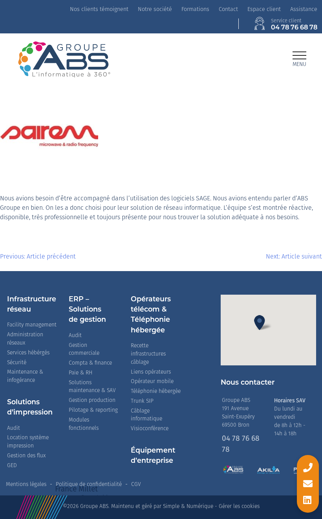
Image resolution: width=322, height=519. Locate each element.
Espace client (264, 10)
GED (12, 465)
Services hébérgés (28, 353)
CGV (136, 484)
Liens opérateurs (151, 372)
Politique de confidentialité (89, 484)
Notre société (155, 10)
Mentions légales (26, 484)
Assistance (303, 10)
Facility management (32, 325)
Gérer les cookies (239, 506)
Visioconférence (149, 428)
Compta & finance (90, 363)
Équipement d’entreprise (153, 455)
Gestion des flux (26, 455)
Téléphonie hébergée (156, 391)
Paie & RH (80, 373)
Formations (195, 10)
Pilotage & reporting (93, 410)
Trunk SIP (142, 401)
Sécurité (16, 362)
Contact (228, 10)
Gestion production (92, 400)
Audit (13, 428)
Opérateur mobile (152, 381)
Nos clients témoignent (99, 10)
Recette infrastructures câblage (148, 354)
